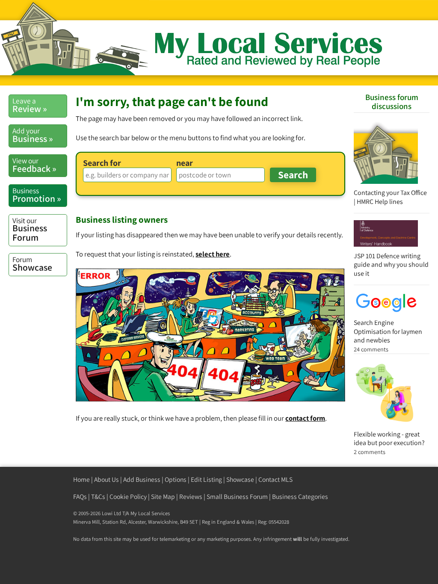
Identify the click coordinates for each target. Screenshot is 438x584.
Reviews (190, 497)
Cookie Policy (128, 497)
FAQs (80, 497)
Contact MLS (275, 479)
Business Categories (300, 497)
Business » (32, 135)
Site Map (163, 497)
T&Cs (98, 497)
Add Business (141, 479)
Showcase (32, 263)
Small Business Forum (237, 497)
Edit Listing (206, 479)
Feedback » (34, 165)
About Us (106, 479)
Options (175, 479)
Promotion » (36, 195)
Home (81, 479)
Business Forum (29, 229)
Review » (29, 105)
